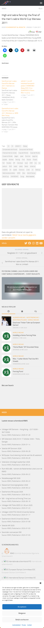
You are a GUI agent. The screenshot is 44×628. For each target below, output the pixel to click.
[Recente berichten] (8, 311)
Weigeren (22, 613)
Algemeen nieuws (19, 317)
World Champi (31, 173)
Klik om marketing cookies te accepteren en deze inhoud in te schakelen (22, 288)
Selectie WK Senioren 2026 (11, 448)
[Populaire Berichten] (22, 311)
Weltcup (37, 170)
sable (20, 166)
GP (14, 163)
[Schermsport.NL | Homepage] (8, 3)
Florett (35, 159)
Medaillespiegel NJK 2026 (11, 478)
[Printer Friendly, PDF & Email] (35, 32)
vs (32, 170)
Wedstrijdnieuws (33, 317)
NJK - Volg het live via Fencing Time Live (16, 498)
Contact (29, 625)
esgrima (34, 156)
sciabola (5, 170)
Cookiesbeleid (16, 625)
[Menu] (41, 3)
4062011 (18, 146)
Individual (20, 163)
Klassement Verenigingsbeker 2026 (15, 485)
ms (35, 163)
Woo (23, 173)
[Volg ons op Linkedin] (37, 243)
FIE (29, 561)
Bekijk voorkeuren (22, 620)
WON (18, 173)
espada (5, 159)
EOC (33, 570)
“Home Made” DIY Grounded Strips (26, 347)
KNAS (9, 435)
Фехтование (30, 176)
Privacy (24, 625)
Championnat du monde (9, 153)
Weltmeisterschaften (9, 173)
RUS (10, 166)
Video (4, 9)
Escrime (27, 156)
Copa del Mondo (23, 153)
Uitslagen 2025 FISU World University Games (18, 512)
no (39, 163)
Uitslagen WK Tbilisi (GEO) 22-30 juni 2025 (17, 505)
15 (12, 146)
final (23, 159)
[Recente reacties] (35, 311)
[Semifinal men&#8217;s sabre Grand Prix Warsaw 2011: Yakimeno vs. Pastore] (11, 93)
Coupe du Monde (7, 156)
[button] (40, 583)
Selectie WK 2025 (8, 525)
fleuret (29, 159)
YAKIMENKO (14, 176)
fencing (18, 159)
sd (10, 170)
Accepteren (22, 607)
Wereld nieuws (33, 320)
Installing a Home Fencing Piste (24, 335)
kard (26, 163)
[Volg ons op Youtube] (40, 243)
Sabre (26, 166)
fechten (11, 159)
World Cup (6, 176)
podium (5, 166)
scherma (32, 166)
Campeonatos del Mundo (10, 149)
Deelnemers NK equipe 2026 (12, 492)
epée (21, 156)
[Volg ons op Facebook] (29, 243)
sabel (15, 166)
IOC (34, 578)
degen (16, 156)
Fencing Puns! (18, 371)
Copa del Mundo (35, 153)
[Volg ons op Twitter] (25, 243)
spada (15, 170)
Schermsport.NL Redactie (15, 27)
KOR (31, 163)
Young (22, 176)
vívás (28, 170)
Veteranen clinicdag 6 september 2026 (16, 462)
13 (8, 146)
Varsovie (21, 170)
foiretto (9, 163)
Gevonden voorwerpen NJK (11, 532)
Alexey (25, 146)
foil (3, 163)
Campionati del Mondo (26, 149)
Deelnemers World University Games (15, 519)
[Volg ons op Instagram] (33, 243)
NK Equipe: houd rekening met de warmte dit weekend (22, 455)
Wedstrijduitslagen (20, 320)
